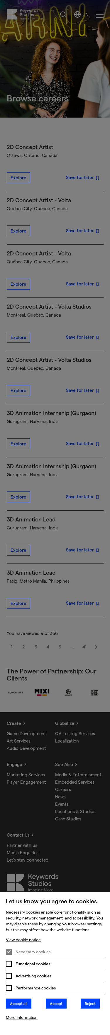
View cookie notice (23, 939)
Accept (56, 1003)
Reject (90, 1003)
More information (22, 1017)
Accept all (18, 1003)
